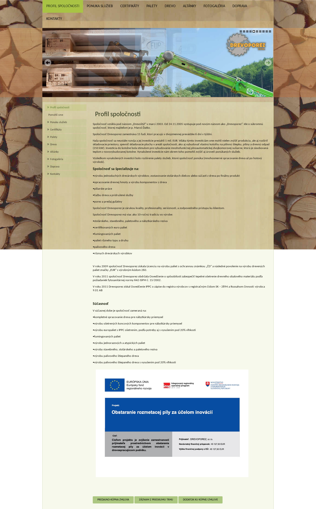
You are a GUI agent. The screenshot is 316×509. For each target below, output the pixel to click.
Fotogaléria (214, 6)
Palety (151, 6)
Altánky (189, 6)
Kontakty (54, 19)
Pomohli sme (55, 115)
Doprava (239, 6)
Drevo (170, 6)
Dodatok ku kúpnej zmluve (200, 499)
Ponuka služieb (100, 6)
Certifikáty (129, 6)
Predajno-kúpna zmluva (113, 499)
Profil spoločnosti (62, 6)
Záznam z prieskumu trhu (156, 499)
